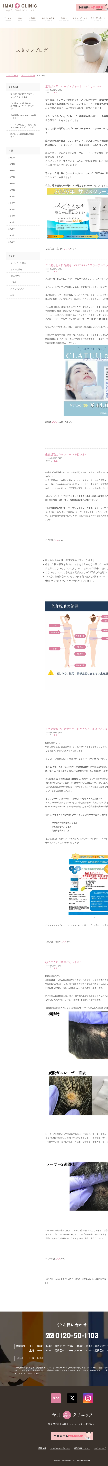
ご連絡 (13, 282)
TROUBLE (48, 19)
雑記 (12, 295)
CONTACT (98, 19)
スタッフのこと (17, 289)
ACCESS (7, 19)
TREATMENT (64, 19)
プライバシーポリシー (60, 1448)
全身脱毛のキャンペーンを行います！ (67, 454)
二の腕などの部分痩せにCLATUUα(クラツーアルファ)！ (22, 106)
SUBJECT (32, 19)
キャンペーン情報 (18, 263)
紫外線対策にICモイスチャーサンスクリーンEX (73, 86)
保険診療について (82, 1448)
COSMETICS (80, 19)
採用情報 (42, 1448)
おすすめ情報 (16, 269)
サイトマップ (100, 1448)
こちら (66, 248)
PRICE (20, 19)
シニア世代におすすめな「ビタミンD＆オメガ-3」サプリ (23, 126)
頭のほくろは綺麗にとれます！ (63, 962)
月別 (55, 93)
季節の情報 (15, 276)
